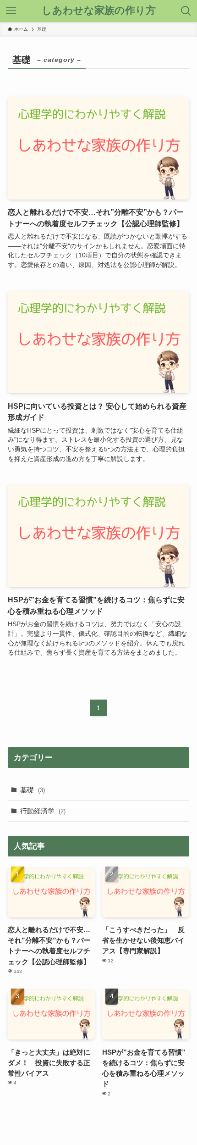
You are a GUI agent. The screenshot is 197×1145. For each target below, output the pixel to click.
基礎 (32, 790)
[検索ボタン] (186, 11)
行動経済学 (43, 811)
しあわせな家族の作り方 (99, 11)
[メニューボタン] (11, 11)
